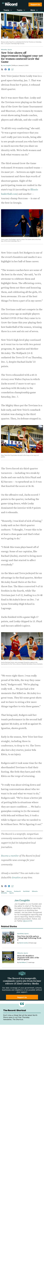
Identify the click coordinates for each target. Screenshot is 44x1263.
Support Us (35, 4)
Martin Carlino (23, 943)
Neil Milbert (22, 962)
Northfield (26, 891)
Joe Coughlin (7, 65)
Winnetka (4, 49)
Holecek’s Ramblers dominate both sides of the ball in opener (28, 958)
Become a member (10, 855)
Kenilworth (17, 891)
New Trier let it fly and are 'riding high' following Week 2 (29, 938)
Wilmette (35, 891)
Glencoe (9, 891)
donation (16, 877)
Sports (10, 49)
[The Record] (9, 4)
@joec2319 (27, 921)
